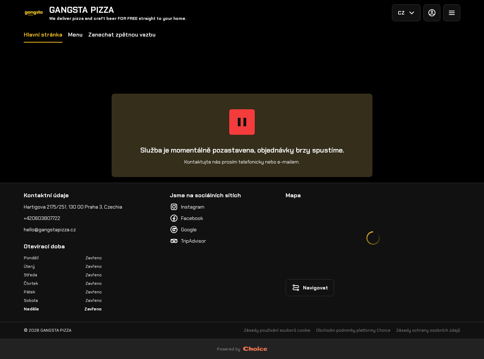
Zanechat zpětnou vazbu (122, 34)
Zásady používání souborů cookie (277, 330)
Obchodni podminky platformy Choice (353, 330)
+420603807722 (42, 218)
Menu (75, 34)
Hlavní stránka (43, 34)
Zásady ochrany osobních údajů (428, 330)
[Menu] (451, 12)
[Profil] (431, 12)
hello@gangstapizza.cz (50, 229)
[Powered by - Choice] (255, 349)
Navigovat (315, 288)
